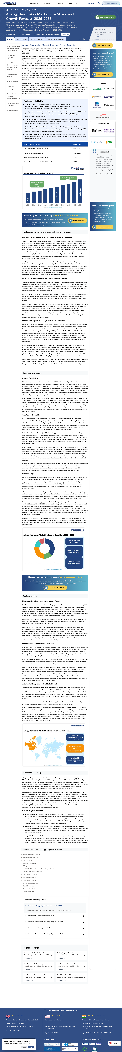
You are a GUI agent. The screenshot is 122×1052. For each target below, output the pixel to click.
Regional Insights (12, 81)
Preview (10, 39)
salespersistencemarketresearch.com (62, 1010)
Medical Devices (15, 10)
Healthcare (65, 34)
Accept (31, 1047)
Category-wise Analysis (12, 75)
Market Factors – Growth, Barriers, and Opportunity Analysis (12, 66)
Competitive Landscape (11, 88)
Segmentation (21, 39)
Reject (24, 1047)
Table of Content (37, 39)
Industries (32, 3)
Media (59, 3)
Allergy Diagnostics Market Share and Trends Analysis (13, 48)
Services (47, 3)
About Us (72, 3)
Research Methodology (55, 39)
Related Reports (12, 110)
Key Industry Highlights (11, 57)
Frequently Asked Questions (13, 104)
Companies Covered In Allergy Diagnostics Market (13, 96)
